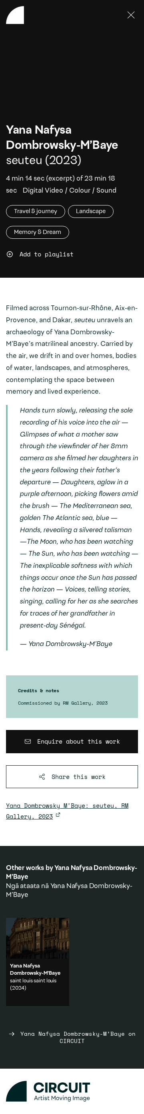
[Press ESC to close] (131, 15)
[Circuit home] (72, 1091)
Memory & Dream (37, 232)
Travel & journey (35, 211)
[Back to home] (15, 15)
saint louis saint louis (33, 981)
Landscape (91, 211)
